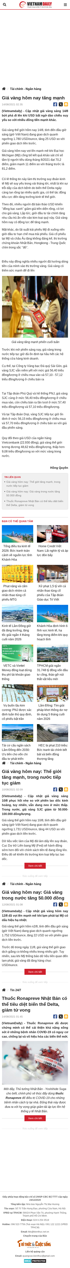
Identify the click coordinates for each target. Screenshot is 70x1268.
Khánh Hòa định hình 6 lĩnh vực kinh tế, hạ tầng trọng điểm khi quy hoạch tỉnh (52, 632)
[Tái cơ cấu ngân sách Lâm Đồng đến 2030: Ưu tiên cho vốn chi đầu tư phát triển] (17, 733)
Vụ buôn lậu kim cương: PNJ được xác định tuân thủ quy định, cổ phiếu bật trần (17, 712)
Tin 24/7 (15, 990)
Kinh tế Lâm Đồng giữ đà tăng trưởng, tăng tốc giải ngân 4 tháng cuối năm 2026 (16, 632)
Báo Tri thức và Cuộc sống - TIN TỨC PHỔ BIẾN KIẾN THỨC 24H (35, 4)
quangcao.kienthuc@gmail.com (39, 1256)
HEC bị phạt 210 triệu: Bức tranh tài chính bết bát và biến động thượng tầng (52, 752)
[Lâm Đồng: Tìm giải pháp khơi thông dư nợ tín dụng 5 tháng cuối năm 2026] (52, 693)
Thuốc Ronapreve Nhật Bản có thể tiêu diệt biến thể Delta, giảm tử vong (34, 503)
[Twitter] (61, 104)
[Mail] (66, 104)
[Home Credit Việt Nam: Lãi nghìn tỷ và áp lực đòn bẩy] (52, 534)
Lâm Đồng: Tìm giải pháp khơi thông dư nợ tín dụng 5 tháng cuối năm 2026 (52, 712)
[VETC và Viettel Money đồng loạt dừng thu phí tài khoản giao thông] (17, 653)
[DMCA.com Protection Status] (35, 1260)
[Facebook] (55, 104)
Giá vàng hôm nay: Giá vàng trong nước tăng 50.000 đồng (33, 493)
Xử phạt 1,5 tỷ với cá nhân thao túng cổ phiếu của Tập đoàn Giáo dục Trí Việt (51, 593)
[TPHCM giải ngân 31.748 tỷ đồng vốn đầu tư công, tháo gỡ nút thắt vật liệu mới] (52, 653)
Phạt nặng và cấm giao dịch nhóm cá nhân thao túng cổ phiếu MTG (14, 593)
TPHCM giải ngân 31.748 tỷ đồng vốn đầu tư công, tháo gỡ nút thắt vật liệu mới (52, 672)
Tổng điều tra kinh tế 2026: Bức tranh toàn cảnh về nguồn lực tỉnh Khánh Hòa (17, 553)
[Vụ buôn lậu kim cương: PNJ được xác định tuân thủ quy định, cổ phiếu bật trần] (17, 693)
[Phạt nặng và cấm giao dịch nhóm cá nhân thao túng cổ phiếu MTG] (17, 573)
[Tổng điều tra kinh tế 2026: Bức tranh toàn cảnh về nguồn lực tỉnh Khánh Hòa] (17, 534)
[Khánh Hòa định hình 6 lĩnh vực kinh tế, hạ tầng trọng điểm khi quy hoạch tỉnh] (52, 613)
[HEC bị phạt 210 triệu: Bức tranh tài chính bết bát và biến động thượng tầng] (52, 733)
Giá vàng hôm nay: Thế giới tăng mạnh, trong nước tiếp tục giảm (33, 483)
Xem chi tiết (35, 865)
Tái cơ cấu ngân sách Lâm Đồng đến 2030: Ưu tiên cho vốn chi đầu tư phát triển (16, 752)
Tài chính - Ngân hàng (25, 88)
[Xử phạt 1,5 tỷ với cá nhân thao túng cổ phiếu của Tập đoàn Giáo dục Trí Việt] (52, 573)
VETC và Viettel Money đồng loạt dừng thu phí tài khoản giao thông (17, 672)
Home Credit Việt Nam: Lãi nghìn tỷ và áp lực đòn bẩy (52, 551)
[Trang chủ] (4, 89)
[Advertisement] (35, 46)
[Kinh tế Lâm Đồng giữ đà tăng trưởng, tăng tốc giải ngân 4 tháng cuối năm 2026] (17, 613)
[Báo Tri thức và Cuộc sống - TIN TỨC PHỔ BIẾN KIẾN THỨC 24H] (35, 1243)
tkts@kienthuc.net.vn (38, 1231)
